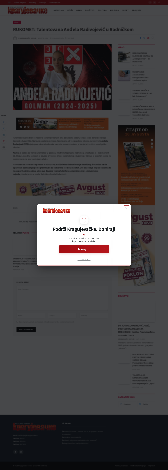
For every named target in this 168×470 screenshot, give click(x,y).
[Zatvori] (126, 208)
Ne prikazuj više (83, 260)
